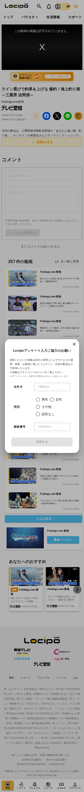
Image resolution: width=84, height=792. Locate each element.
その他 (46, 407)
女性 (58, 399)
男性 (45, 399)
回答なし (48, 414)
